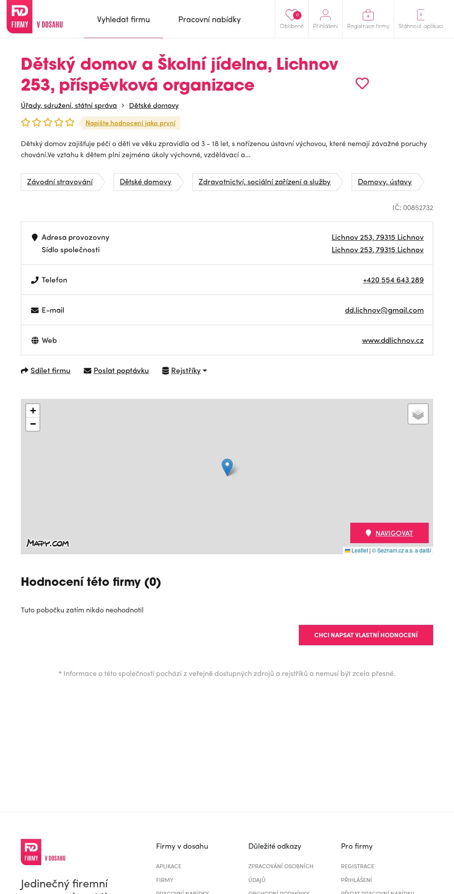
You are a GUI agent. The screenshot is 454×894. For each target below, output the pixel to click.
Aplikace (168, 866)
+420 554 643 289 (393, 279)
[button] (227, 467)
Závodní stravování (60, 181)
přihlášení (356, 879)
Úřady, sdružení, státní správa (69, 105)
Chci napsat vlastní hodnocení (366, 634)
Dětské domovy (154, 105)
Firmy (164, 879)
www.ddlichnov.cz (393, 339)
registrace (357, 866)
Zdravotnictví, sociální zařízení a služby (265, 181)
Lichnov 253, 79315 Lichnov (378, 236)
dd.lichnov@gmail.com (384, 309)
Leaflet (359, 550)
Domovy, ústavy (385, 181)
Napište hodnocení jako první (131, 122)
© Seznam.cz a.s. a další (401, 550)
